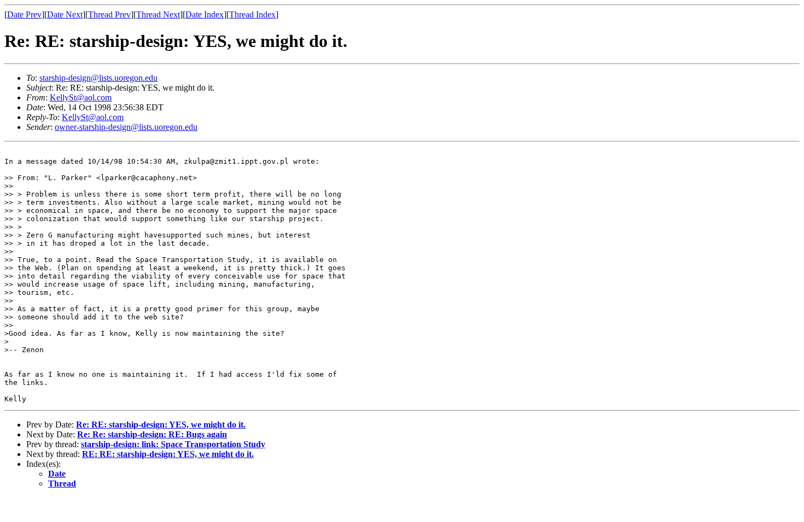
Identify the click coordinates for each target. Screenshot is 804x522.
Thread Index (252, 14)
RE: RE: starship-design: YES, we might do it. (168, 454)
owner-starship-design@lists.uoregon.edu (126, 127)
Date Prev (24, 14)
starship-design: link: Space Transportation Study (173, 444)
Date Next (65, 14)
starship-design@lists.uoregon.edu (98, 77)
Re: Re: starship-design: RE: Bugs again (152, 434)
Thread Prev (109, 14)
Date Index (204, 14)
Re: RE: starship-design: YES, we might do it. (161, 424)
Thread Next (158, 14)
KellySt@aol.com (81, 97)
